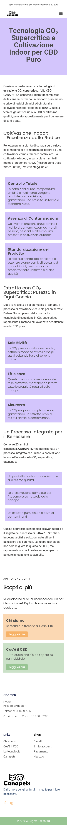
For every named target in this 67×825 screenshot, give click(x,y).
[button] (61, 13)
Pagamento (41, 751)
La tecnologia (12, 751)
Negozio (39, 756)
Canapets (9, 756)
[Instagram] (11, 803)
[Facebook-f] (5, 803)
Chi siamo (9, 741)
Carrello (38, 741)
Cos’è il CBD (11, 746)
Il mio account (42, 746)
